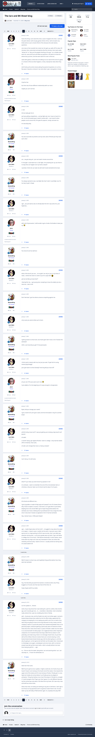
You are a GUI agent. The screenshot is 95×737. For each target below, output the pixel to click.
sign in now (37, 708)
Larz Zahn (9, 20)
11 (31, 31)
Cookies (12, 734)
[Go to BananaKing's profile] (11, 136)
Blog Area (27, 20)
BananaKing (11, 142)
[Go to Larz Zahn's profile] (5, 20)
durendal (73, 34)
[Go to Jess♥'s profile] (11, 81)
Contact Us (6, 734)
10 (28, 31)
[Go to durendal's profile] (69, 35)
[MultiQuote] (22, 73)
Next (41, 31)
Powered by (85, 734)
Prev (8, 31)
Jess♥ (11, 87)
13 (37, 31)
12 (34, 31)
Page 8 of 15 (50, 31)
